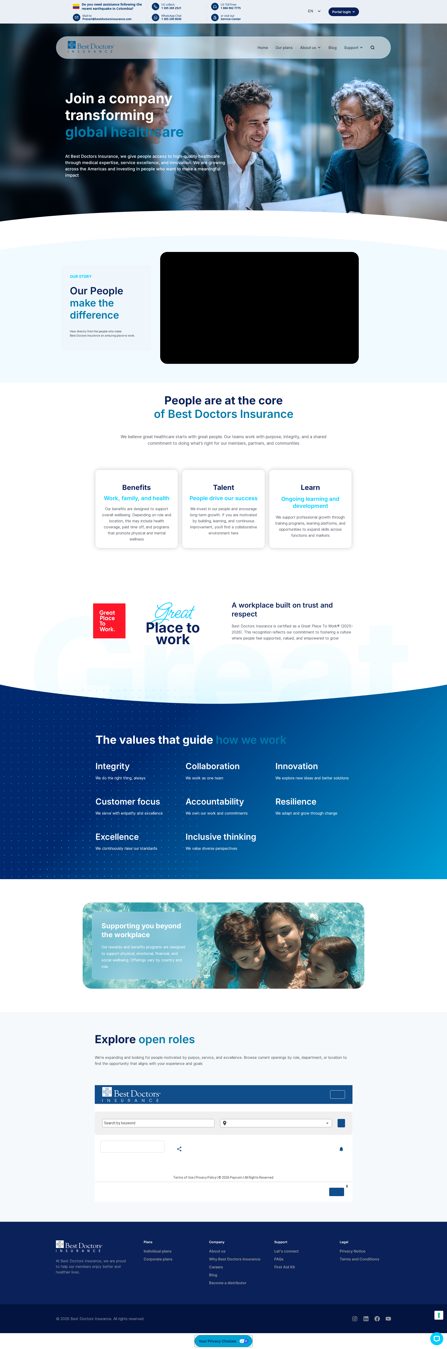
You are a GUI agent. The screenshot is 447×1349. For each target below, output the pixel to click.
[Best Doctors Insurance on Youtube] (388, 1318)
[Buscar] (373, 47)
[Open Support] (361, 47)
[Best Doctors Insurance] (91, 47)
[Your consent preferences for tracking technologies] (438, 1315)
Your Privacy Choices (217, 1341)
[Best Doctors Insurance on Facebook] (377, 1318)
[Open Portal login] (353, 11)
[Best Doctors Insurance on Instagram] (355, 1318)
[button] (436, 1338)
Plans (148, 1242)
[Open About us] (319, 47)
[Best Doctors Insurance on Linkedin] (366, 1318)
